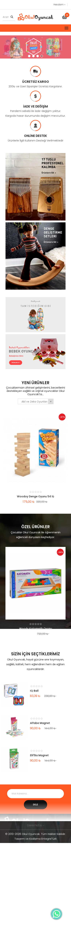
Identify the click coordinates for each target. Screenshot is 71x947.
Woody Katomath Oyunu (35, 628)
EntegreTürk (49, 839)
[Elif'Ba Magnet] (14, 759)
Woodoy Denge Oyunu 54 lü (35, 496)
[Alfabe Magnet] (14, 727)
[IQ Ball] (14, 694)
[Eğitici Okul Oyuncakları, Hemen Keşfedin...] (35, 47)
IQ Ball (34, 691)
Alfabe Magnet (40, 723)
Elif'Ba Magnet (39, 755)
